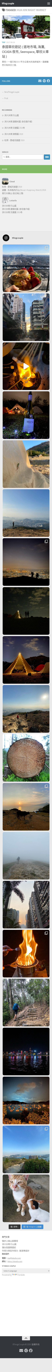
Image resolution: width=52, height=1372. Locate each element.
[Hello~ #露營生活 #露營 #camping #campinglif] (26, 464)
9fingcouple (8, 3)
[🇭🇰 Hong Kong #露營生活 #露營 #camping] (26, 513)
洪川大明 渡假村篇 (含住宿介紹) (18, 121)
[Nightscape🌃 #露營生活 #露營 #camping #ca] (26, 562)
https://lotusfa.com (15, 1261)
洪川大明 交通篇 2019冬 (14, 128)
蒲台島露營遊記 (9, 1247)
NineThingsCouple (11, 92)
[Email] (39, 80)
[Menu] (48, 3)
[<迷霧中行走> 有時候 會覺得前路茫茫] (26, 856)
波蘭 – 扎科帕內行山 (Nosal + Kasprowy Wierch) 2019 (24, 190)
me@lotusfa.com (14, 1258)
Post (6, 98)
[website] (44, 80)
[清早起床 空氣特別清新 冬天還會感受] (26, 317)
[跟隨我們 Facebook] (48, 80)
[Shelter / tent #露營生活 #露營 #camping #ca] (26, 660)
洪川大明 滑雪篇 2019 (13, 134)
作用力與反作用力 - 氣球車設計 (15, 1250)
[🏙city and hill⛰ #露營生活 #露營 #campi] (26, 709)
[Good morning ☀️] (26, 268)
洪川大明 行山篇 (11, 115)
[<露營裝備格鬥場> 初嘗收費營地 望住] (26, 415)
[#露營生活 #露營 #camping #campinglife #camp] (26, 611)
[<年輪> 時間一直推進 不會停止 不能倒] (26, 758)
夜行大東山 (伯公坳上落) (12, 193)
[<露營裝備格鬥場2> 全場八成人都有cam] (26, 366)
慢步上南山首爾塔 (10, 1241)
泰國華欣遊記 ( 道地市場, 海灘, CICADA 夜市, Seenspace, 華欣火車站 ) (25, 51)
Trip (3, 42)
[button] (26, 27)
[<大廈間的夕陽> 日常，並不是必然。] (26, 904)
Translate (21, 1275)
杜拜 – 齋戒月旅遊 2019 (14, 140)
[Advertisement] (26, 1304)
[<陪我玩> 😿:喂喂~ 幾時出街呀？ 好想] (26, 1198)
